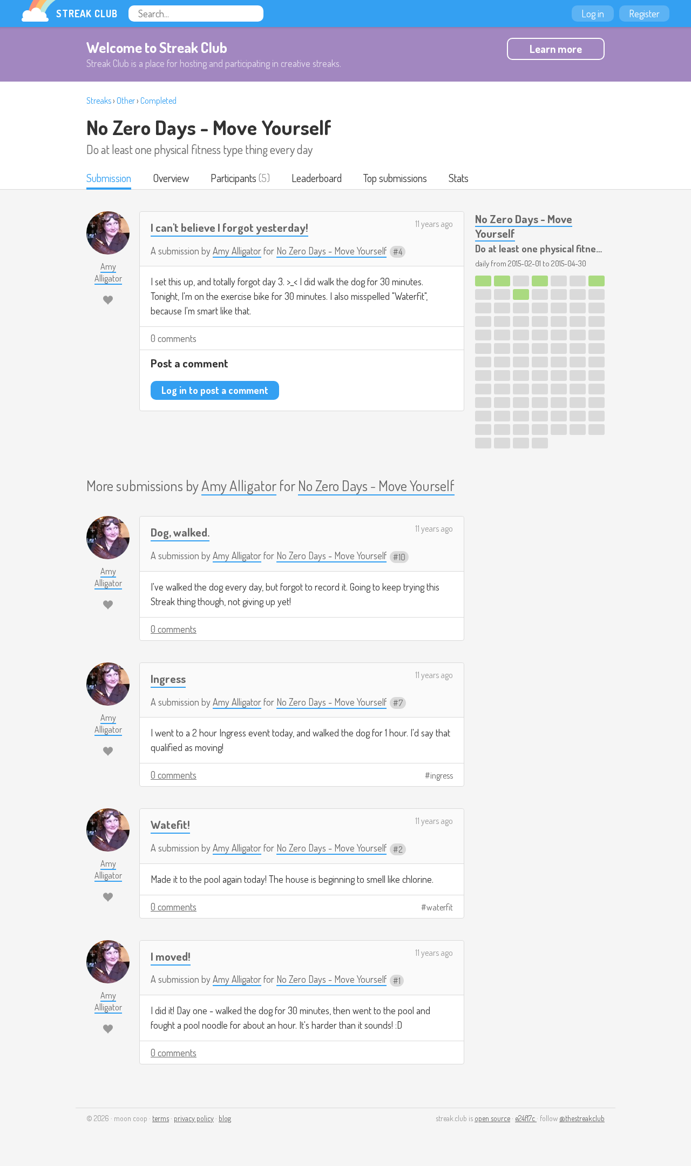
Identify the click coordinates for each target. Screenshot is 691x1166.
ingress (441, 775)
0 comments (174, 338)
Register (644, 13)
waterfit (439, 907)
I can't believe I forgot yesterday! (229, 227)
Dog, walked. (180, 532)
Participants (233, 178)
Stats (459, 178)
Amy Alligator (237, 251)
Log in (592, 13)
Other (126, 100)
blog (225, 1118)
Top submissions (395, 178)
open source (492, 1118)
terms (160, 1118)
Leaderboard (317, 178)
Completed (158, 100)
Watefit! (170, 824)
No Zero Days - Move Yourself (208, 127)
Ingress (168, 678)
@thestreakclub (582, 1118)
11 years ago (434, 223)
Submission (108, 178)
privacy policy (194, 1118)
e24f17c (526, 1118)
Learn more (556, 49)
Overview (171, 178)
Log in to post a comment (214, 390)
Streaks (98, 100)
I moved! (171, 956)
